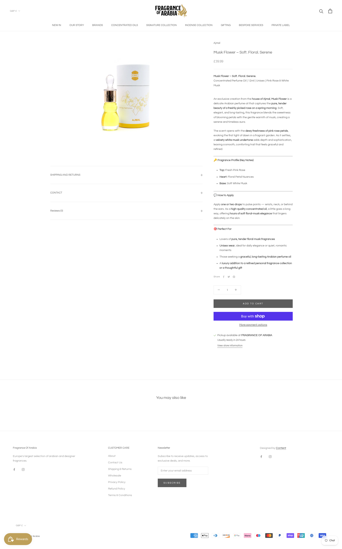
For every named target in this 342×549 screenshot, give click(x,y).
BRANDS (97, 25)
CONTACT (56, 192)
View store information (229, 345)
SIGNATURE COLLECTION (161, 25)
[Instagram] (23, 469)
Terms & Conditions (120, 495)
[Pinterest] (234, 277)
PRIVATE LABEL (281, 25)
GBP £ (13, 11)
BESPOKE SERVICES (251, 25)
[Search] (321, 11)
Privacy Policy (116, 482)
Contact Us (115, 462)
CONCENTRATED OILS (124, 25)
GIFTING (226, 25)
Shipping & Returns (120, 469)
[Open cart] (330, 11)
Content (281, 448)
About (112, 456)
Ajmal (217, 43)
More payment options (253, 324)
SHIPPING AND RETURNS (65, 174)
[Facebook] (223, 277)
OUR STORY (76, 25)
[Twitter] (229, 277)
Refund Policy (116, 488)
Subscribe (172, 483)
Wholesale (114, 475)
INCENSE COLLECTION (199, 25)
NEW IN (56, 25)
